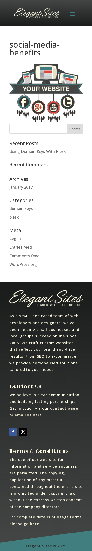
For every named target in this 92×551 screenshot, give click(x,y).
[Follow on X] (23, 432)
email (20, 414)
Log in (15, 238)
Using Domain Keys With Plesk (37, 151)
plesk (14, 217)
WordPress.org (23, 264)
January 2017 (21, 187)
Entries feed (20, 247)
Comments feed (24, 255)
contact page (64, 408)
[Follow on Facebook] (13, 432)
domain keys (21, 208)
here (34, 523)
